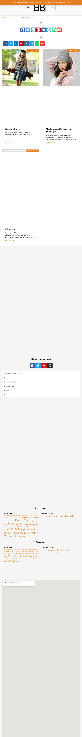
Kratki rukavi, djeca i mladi (14, 517)
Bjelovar (43, 516)
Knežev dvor (44, 519)
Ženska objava (12, 129)
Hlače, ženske (28, 549)
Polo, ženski (14, 526)
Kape (12, 515)
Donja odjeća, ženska (19, 549)
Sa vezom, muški (30, 558)
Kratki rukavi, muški (30, 517)
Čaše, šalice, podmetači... (23, 529)
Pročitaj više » (10, 143)
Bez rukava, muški (8, 549)
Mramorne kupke (55, 553)
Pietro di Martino (60, 519)
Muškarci (14, 524)
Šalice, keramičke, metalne (21, 533)
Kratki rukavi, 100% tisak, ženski (12, 553)
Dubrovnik (57, 516)
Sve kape (22, 526)
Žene (17, 18)
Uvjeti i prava (8, 395)
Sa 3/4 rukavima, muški (20, 558)
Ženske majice (18, 536)
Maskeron (53, 519)
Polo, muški (7, 526)
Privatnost (7, 390)
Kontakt (6, 378)
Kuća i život (22, 520)
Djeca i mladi (7, 515)
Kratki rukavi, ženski (9, 521)
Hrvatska (69, 516)
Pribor (18, 526)
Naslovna (5, 18)
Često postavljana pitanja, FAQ (13, 373)
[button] (28, 7)
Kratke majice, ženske (19, 515)
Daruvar (48, 517)
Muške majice (29, 524)
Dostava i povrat (9, 386)
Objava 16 (10, 229)
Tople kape (28, 526)
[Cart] (52, 7)
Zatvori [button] (67, 3)
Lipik (49, 519)
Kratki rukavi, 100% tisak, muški (30, 551)
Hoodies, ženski (17, 551)
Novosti (11, 18)
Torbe (32, 526)
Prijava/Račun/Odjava (10, 382)
